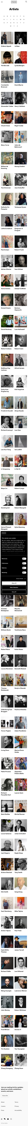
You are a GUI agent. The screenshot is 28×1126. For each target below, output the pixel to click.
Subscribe (5, 1095)
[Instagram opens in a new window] (1, 1119)
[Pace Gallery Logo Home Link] (14, 2)
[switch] (24, 563)
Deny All (14, 592)
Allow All (14, 583)
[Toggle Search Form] (26, 1)
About (2, 1102)
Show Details (19, 578)
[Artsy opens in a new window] (11, 1119)
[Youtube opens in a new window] (8, 1119)
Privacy (17, 1106)
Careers (3, 1106)
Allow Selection (14, 587)
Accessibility (18, 1110)
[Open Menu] (2, 1)
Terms (16, 1102)
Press (2, 1110)
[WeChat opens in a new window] (4, 1119)
